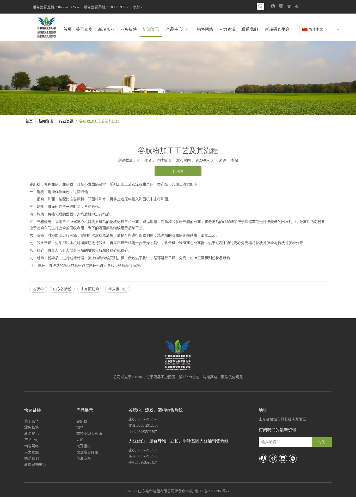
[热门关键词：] (260, 6)
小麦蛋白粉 (117, 289)
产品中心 (31, 440)
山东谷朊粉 (62, 289)
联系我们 (31, 458)
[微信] (293, 458)
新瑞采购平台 (35, 465)
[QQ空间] (289, 6)
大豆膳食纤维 (87, 452)
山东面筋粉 (90, 289)
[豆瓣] (281, 6)
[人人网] (273, 6)
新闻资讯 (31, 434)
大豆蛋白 (83, 446)
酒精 (80, 427)
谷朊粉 (38, 289)
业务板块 (31, 427)
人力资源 (31, 452)
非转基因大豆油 (89, 434)
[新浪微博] (297, 6)
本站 (234, 160)
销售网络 (31, 446)
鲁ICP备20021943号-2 (212, 491)
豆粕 (80, 440)
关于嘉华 (31, 421)
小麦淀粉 (83, 458)
